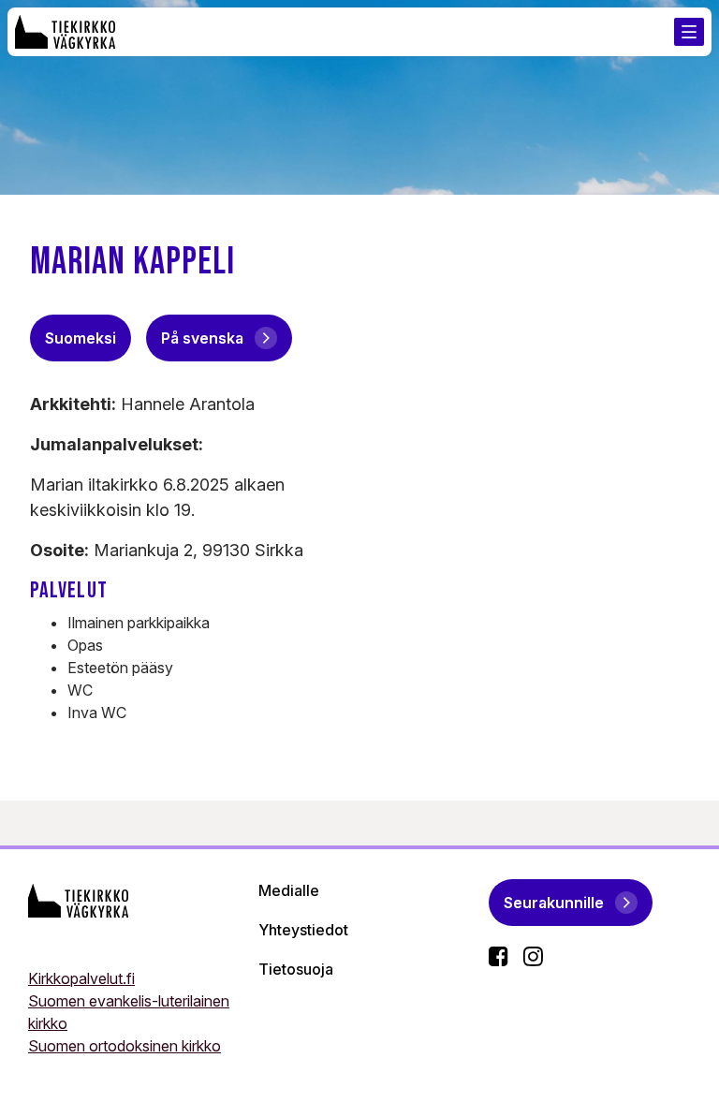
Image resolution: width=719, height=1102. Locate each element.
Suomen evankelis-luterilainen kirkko (128, 1012)
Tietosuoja (295, 969)
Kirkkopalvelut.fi (81, 978)
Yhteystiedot (303, 929)
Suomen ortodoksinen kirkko (124, 1045)
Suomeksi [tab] (80, 338)
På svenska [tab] (202, 338)
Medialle (288, 890)
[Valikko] (689, 32)
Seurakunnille (554, 902)
